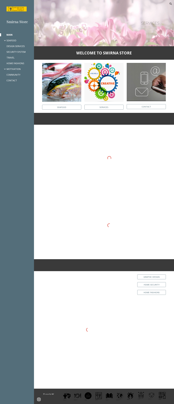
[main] (151, 23)
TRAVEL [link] (11, 57)
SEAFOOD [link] (11, 40)
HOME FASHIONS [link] (15, 63)
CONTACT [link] (12, 80)
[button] (170, 4)
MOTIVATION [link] (14, 69)
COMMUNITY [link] (13, 74)
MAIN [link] (10, 34)
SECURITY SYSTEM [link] (16, 51)
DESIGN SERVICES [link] (16, 46)
